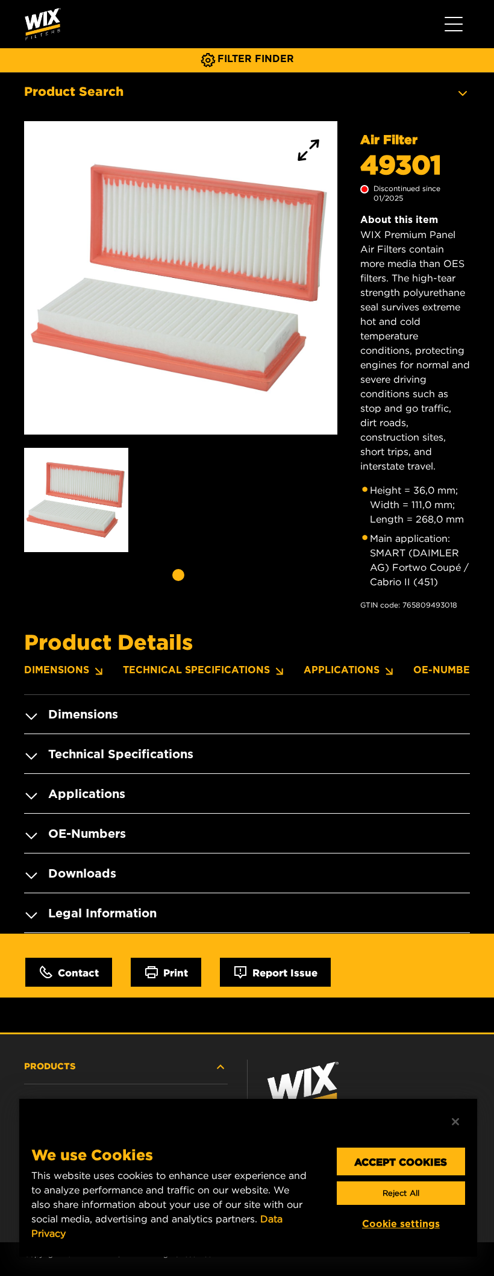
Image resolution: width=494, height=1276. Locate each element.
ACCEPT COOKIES (400, 1161)
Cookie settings (401, 1224)
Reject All (401, 1193)
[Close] (455, 1121)
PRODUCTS (50, 1065)
